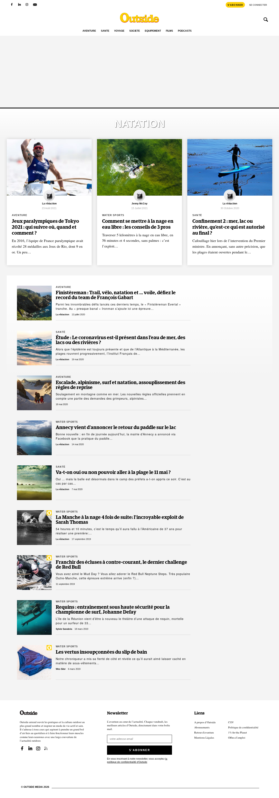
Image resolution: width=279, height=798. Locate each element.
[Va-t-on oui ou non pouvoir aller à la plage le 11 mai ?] (34, 482)
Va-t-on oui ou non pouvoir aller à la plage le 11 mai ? (113, 472)
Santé (105, 31)
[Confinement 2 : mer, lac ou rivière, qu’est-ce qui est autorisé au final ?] (229, 167)
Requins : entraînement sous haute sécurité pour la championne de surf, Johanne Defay (113, 610)
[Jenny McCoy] (139, 201)
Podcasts (185, 31)
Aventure (89, 31)
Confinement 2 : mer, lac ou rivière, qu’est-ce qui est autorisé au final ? (228, 227)
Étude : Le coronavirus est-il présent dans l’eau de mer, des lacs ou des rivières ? (120, 340)
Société (134, 31)
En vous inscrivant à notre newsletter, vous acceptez (137, 760)
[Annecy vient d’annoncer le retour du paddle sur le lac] (34, 437)
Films (169, 31)
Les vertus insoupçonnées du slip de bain (101, 652)
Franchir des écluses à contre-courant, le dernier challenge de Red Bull (121, 565)
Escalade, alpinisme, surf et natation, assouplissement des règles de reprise (120, 385)
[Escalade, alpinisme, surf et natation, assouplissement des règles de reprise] (34, 393)
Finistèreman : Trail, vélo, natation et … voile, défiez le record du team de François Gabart (116, 295)
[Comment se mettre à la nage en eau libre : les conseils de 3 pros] (139, 167)
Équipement (153, 31)
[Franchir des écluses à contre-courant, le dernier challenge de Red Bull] (34, 572)
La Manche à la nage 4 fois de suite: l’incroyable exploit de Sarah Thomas (120, 520)
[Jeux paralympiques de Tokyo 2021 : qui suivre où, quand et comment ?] (49, 167)
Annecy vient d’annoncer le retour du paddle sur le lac (116, 427)
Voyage (119, 31)
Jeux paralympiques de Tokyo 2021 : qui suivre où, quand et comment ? (45, 227)
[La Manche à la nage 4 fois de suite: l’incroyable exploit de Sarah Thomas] (34, 527)
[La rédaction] (49, 201)
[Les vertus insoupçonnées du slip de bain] (34, 662)
